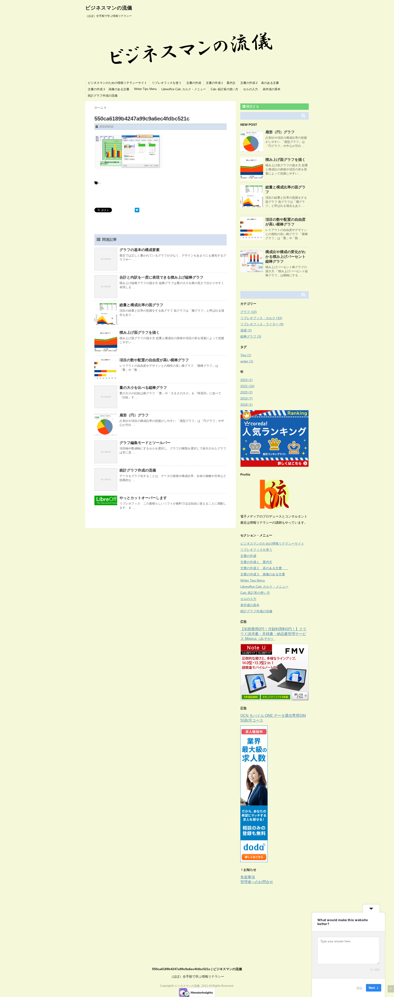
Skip (359, 987)
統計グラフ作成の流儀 (102, 95)
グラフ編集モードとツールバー (145, 443)
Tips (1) (245, 355)
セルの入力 (250, 89)
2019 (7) (246, 398)
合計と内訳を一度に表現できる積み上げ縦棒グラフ (161, 277)
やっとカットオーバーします (143, 498)
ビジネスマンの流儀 (108, 8)
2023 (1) (246, 380)
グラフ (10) (248, 312)
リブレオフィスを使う (166, 83)
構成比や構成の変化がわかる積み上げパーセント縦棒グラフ (285, 256)
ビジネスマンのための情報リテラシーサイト (117, 83)
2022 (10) (247, 386)
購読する (252, 106)
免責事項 (247, 877)
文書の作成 (193, 83)
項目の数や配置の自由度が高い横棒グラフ (154, 360)
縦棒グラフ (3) (250, 336)
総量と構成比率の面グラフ (141, 305)
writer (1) (246, 361)
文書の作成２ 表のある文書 (262, 83)
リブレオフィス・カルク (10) (261, 318)
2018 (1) (246, 404)
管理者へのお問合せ (256, 882)
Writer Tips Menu (145, 89)
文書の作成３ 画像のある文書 (108, 89)
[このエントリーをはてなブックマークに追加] (137, 210)
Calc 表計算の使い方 (224, 89)
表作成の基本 (271, 89)
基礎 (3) (246, 330)
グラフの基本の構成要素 (139, 250)
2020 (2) (246, 392)
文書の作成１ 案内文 (221, 83)
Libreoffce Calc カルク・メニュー (183, 89)
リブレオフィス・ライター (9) (262, 324)
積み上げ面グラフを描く (139, 332)
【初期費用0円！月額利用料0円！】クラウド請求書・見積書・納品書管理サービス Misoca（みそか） (273, 634)
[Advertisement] (278, 919)
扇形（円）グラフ (134, 415)
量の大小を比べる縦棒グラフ (143, 388)
